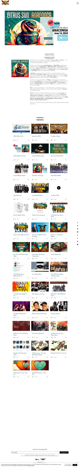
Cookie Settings (68, 465)
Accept (75, 465)
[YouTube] (77, 232)
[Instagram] (77, 225)
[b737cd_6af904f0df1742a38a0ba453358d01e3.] (77, 244)
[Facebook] (77, 222)
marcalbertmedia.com (44, 462)
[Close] (78, 465)
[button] (78, 3)
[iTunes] (77, 238)
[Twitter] (77, 229)
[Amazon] (77, 235)
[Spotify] (77, 241)
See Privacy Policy (30, 465)
